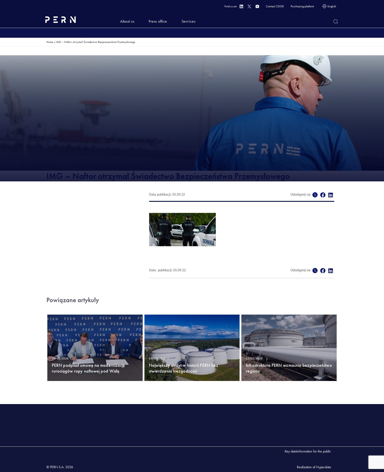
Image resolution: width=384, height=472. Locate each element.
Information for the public (314, 451)
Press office (158, 21)
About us (127, 21)
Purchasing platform (302, 6)
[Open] (335, 21)
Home (49, 42)
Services (188, 21)
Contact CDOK (275, 6)
